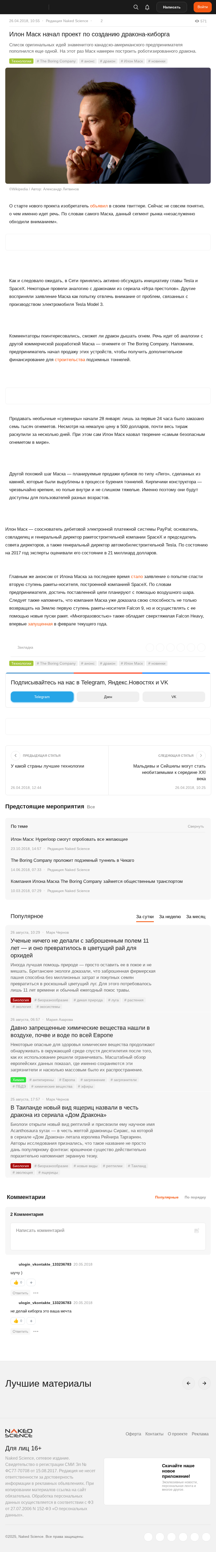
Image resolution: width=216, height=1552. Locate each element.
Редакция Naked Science (67, 21)
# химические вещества (51, 1086)
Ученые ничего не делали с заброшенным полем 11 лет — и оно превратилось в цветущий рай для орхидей (80, 948)
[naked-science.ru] (206, 1537)
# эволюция (23, 1172)
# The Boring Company (56, 61)
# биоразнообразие (51, 1000)
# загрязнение (93, 1080)
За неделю (170, 916)
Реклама (200, 1434)
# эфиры (85, 1086)
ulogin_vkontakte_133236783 (45, 1264)
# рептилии (112, 1166)
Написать (172, 7)
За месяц (195, 916)
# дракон (107, 61)
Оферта (133, 1434)
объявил (99, 205)
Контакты (154, 1434)
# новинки (156, 61)
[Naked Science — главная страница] (32, 7)
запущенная (40, 623)
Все (91, 806)
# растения (134, 1000)
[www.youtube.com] (171, 1537)
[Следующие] (204, 1383)
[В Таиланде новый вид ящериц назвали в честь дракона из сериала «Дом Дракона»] (183, 1127)
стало (137, 576)
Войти (203, 7)
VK (173, 697)
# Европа (67, 1080)
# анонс (88, 61)
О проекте (178, 1434)
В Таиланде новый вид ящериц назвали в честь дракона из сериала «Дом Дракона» (74, 1111)
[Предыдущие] (188, 1383)
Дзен (108, 697)
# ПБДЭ (19, 1086)
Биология (21, 1000)
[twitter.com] (148, 1537)
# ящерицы (48, 1172)
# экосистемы (48, 1006)
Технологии (21, 61)
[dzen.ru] (183, 1537)
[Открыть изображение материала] (108, 126)
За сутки (145, 916)
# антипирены (42, 1080)
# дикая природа (88, 1000)
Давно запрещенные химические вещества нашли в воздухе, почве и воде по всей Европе (80, 1031)
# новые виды (85, 1166)
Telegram (42, 697)
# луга (113, 1000)
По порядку (195, 1197)
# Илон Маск (132, 61)
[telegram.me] (194, 1537)
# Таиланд (137, 1166)
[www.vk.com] (159, 1537)
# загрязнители (124, 1080)
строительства (70, 359)
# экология (22, 1006)
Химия (18, 1080)
